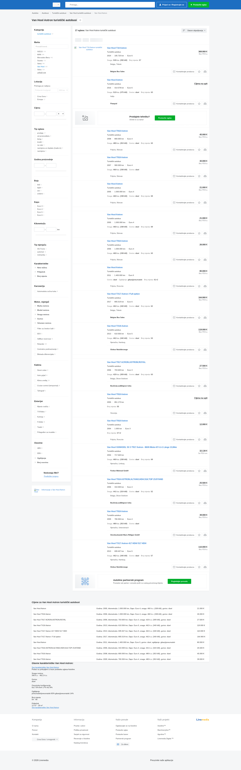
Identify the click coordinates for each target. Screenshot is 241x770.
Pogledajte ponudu (179, 581)
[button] (199, 71)
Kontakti (35, 734)
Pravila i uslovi (79, 726)
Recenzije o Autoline (82, 739)
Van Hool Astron (115, 80)
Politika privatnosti (81, 730)
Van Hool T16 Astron (117, 48)
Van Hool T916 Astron (117, 131)
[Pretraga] (67, 4)
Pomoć (35, 730)
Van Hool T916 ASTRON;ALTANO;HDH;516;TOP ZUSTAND (135, 479)
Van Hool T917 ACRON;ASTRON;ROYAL (126, 362)
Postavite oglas (165, 118)
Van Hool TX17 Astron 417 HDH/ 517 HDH (126, 543)
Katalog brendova (81, 743)
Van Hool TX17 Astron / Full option (123, 294)
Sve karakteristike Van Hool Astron (45, 667)
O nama (35, 726)
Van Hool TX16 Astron (117, 326)
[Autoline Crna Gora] (41, 5)
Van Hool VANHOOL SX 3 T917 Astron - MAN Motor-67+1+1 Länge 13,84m (142, 447)
